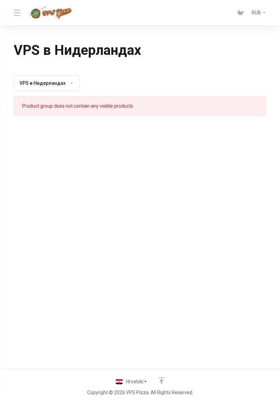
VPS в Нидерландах (42, 83)
